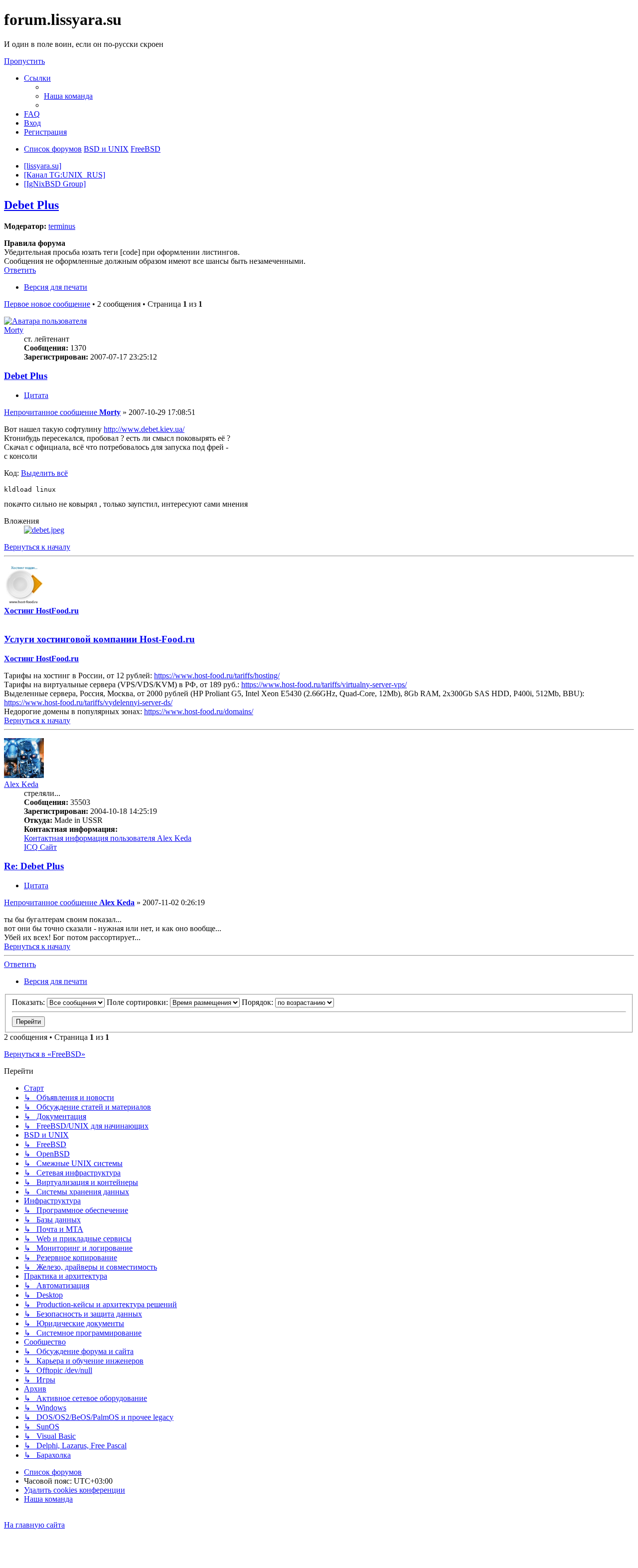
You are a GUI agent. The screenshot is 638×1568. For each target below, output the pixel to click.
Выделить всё (44, 473)
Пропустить (24, 61)
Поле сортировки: (138, 1002)
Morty (13, 330)
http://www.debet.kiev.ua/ (144, 429)
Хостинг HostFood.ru (41, 610)
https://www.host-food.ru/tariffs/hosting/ (217, 675)
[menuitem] (68, 96)
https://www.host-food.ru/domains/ (198, 711)
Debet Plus (31, 204)
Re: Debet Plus (34, 866)
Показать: (29, 1002)
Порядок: (258, 1002)
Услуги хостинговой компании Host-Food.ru (99, 639)
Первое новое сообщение (47, 304)
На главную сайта (34, 1525)
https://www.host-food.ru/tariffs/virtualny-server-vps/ (324, 684)
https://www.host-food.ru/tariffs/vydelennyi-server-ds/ (88, 702)
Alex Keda (21, 784)
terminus (61, 226)
